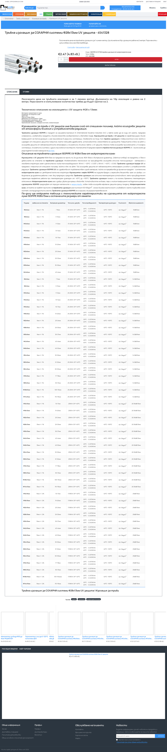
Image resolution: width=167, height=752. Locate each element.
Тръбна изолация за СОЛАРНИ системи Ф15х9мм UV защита (141, 638)
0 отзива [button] (71, 47)
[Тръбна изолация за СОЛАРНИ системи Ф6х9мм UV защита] (69, 623)
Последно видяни (9, 649)
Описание (12, 91)
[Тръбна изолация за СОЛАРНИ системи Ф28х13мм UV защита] (35, 685)
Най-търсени (25, 649)
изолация (81, 599)
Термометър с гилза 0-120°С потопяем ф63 (36, 638)
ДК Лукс (51, 151)
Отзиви (26, 92)
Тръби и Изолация (22, 18)
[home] (1, 18)
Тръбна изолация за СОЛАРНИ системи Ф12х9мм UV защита (117, 638)
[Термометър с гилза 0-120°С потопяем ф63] (37, 623)
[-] (66, 60)
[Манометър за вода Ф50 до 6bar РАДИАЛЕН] (12, 623)
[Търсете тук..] (102, 8)
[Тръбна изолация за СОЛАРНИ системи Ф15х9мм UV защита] (142, 623)
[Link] (9, 7)
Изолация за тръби (39, 18)
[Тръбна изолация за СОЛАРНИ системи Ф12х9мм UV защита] (118, 623)
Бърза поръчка (110, 65)
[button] (115, 59)
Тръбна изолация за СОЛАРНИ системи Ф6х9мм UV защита (69, 638)
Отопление (9, 18)
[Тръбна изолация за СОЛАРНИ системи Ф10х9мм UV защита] (93, 623)
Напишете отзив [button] (82, 47)
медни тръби (77, 184)
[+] (66, 58)
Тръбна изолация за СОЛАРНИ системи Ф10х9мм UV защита (93, 638)
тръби (74, 599)
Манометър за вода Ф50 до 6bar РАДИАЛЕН (11, 638)
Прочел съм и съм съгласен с (132, 741)
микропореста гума (93, 599)
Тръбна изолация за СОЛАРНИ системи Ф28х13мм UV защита (88, 654)
